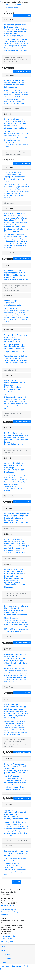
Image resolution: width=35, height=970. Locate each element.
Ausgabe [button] (18, 4)
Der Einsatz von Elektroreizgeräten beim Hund (15, 382)
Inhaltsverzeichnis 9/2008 (22, 258)
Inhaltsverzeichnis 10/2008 (21, 163)
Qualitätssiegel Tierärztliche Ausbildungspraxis (12, 303)
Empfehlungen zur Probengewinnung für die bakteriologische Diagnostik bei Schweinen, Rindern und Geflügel (16, 713)
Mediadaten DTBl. (7, 942)
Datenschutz (16, 966)
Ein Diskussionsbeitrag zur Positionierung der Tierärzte (14, 388)
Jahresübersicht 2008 (11, 8)
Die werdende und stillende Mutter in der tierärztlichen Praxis (16, 515)
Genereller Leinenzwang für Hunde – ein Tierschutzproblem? (15, 27)
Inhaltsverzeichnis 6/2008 (22, 642)
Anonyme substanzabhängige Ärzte (15, 811)
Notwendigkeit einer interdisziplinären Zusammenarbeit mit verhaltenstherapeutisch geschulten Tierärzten (15, 343)
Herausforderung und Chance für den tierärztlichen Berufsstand (15, 612)
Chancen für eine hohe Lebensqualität (14, 86)
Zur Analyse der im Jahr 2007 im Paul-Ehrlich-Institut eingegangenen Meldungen (16, 124)
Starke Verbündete (12, 172)
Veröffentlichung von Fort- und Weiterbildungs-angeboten (10, 912)
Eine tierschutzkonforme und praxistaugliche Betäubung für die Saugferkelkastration (16, 439)
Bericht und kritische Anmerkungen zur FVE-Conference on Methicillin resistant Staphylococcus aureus (16, 548)
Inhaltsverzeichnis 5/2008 (22, 693)
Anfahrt (26, 966)
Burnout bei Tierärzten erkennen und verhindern (15, 81)
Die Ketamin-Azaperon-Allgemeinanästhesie (14, 434)
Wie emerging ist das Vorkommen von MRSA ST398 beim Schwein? (14, 571)
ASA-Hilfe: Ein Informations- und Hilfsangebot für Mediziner (16, 816)
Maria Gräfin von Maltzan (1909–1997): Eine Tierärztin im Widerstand (15, 215)
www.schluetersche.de (9, 936)
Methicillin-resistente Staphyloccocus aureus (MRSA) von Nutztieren (14, 272)
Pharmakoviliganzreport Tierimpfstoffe (14, 120)
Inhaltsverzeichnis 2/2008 (22, 798)
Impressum (5, 966)
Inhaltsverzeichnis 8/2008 (22, 421)
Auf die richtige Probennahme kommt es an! (15, 707)
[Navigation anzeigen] (32, 2)
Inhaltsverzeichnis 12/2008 (22, 16)
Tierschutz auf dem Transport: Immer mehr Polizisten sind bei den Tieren (14, 178)
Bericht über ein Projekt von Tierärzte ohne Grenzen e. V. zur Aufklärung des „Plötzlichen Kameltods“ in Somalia (16, 659)
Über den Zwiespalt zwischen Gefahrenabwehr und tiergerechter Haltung (16, 32)
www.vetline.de (6, 938)
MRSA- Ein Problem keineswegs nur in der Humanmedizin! (14, 541)
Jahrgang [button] (7, 4)
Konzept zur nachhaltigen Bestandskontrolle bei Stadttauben (15, 468)
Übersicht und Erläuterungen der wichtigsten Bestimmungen (16, 520)
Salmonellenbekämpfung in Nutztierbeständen (16, 607)
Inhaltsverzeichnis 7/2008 (22, 502)
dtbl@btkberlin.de (9, 905)
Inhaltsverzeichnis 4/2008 (22, 752)
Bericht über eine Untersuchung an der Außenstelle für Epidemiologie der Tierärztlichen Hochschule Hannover (16, 581)
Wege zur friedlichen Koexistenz (13, 464)
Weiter (15, 882)
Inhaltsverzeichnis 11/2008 (22, 71)
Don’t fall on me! (11, 654)
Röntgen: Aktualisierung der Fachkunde (14, 765)
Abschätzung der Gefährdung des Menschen (16, 278)
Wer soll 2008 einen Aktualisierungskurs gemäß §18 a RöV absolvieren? (16, 769)
